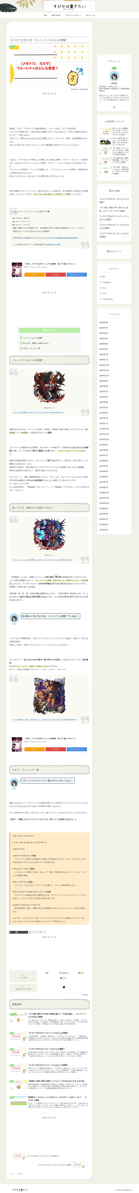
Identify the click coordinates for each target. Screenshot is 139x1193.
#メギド (42, 238)
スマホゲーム (34, 932)
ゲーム (13, 932)
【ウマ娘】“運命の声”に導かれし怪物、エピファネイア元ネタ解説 (113, 209)
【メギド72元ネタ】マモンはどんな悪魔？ (114, 200)
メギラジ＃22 (35, 138)
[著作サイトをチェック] (64, 987)
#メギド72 (50, 238)
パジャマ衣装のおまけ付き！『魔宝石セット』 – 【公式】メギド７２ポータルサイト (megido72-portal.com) (45, 719)
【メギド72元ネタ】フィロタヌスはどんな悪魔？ (114, 226)
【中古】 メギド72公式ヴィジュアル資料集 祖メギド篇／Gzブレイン (50, 264)
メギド (43, 932)
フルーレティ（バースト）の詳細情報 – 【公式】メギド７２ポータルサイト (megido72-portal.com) (42, 560)
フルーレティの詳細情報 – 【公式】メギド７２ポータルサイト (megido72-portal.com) (38, 412)
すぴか (114, 83)
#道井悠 (27, 238)
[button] (64, 978)
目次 (48, 330)
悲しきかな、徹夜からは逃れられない (36, 343)
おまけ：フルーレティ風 (31, 348)
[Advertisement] (49, 29)
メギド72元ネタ (23, 932)
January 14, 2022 (53, 244)
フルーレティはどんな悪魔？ (33, 338)
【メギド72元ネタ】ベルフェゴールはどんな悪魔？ (114, 217)
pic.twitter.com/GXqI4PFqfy (66, 238)
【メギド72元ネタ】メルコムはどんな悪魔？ (114, 235)
